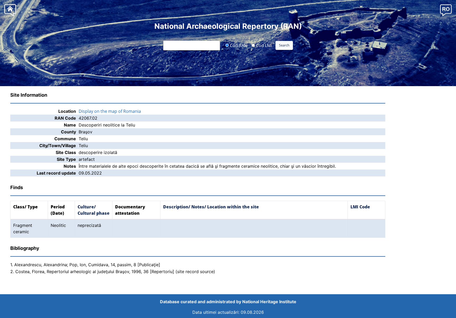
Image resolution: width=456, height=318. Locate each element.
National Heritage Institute (269, 301)
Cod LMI (263, 45)
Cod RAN (238, 45)
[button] (446, 10)
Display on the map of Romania (110, 111)
